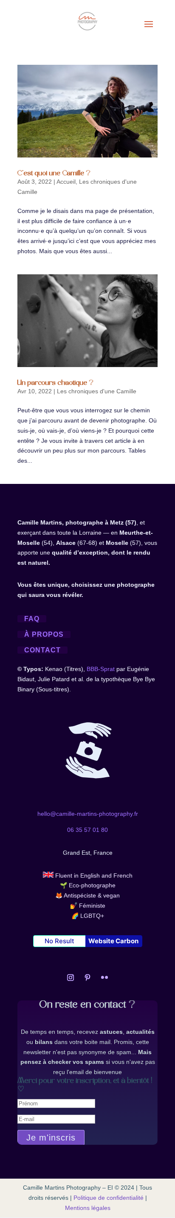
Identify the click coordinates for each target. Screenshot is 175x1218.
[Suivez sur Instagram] (70, 977)
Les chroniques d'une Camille (96, 391)
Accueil (66, 181)
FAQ (32, 618)
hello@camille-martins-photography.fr (87, 813)
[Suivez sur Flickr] (104, 977)
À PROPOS (44, 634)
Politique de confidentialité (108, 1197)
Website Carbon (113, 941)
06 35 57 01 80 (87, 829)
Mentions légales (87, 1207)
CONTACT (42, 650)
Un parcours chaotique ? (55, 383)
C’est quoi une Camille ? (54, 173)
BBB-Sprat (101, 669)
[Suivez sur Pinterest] (87, 977)
